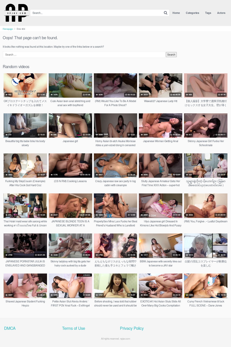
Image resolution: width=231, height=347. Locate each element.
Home (176, 13)
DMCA (9, 328)
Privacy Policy (132, 328)
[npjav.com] (16, 13)
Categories (192, 13)
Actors (221, 13)
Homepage (8, 28)
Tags (208, 13)
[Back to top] (221, 336)
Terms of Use (73, 328)
